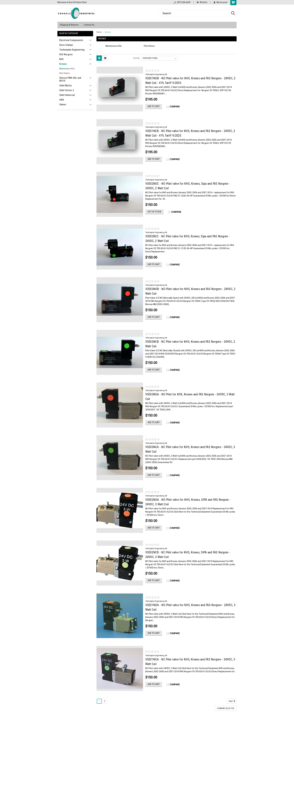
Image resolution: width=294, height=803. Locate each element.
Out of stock (154, 211)
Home (99, 32)
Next (231, 701)
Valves (62, 104)
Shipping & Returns (69, 24)
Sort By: (136, 58)
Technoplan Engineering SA (156, 74)
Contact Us (89, 24)
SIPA (61, 99)
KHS (61, 59)
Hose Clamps (66, 44)
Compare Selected (225, 708)
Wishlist (203, 2)
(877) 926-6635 (183, 2)
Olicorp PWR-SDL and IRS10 (70, 79)
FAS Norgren (66, 54)
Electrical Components (71, 40)
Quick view (120, 109)
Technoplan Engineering (72, 49)
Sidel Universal (67, 95)
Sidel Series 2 (66, 90)
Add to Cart (154, 106)
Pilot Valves (64, 73)
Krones (63, 63)
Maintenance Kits (67, 68)
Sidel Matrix (65, 85)
